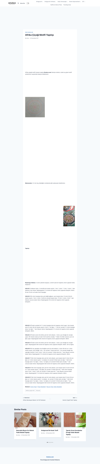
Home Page (33, 386)
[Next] (83, 427)
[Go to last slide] (16, 427)
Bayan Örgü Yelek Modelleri (54, 386)
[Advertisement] (50, 14)
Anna (28, 38)
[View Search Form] (18, 3)
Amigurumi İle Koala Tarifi (49, 430)
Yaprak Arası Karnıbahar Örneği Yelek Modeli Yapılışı (74, 432)
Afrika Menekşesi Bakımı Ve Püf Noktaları (34, 399)
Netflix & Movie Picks (56, 5)
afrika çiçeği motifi (30, 390)
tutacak (38, 390)
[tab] (47, 442)
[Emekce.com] (12, 3)
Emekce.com (50, 457)
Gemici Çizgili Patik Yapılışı (70, 399)
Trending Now (67, 5)
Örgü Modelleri (29, 32)
